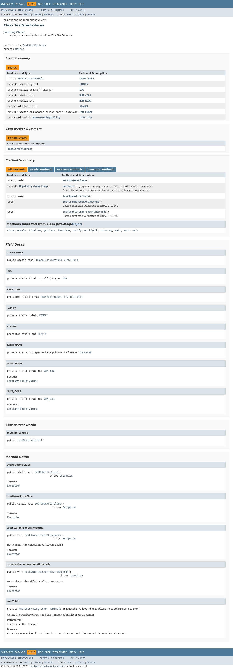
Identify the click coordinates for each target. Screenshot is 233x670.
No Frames (57, 10)
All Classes (78, 10)
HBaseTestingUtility (46, 117)
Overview (7, 4)
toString (106, 230)
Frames (44, 10)
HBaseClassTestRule (31, 78)
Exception (66, 475)
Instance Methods (70, 169)
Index (72, 4)
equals (21, 230)
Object (19, 48)
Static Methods (41, 169)
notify (77, 230)
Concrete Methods (101, 169)
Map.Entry (25, 186)
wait (118, 230)
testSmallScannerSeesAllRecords (84, 211)
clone (10, 230)
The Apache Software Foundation (47, 666)
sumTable (68, 186)
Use (40, 4)
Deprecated (60, 4)
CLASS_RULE (86, 78)
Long (37, 186)
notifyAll (90, 230)
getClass (49, 230)
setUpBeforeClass (74, 180)
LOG (81, 89)
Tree (48, 4)
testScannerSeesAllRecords (81, 201)
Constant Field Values (22, 381)
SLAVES (83, 106)
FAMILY (83, 84)
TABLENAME (85, 112)
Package (20, 4)
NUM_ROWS (85, 100)
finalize (35, 230)
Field (27, 14)
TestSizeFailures (34, 45)
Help (81, 4)
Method (48, 14)
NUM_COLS (85, 95)
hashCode (64, 230)
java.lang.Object (14, 32)
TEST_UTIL (85, 117)
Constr (37, 14)
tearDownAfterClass (76, 196)
